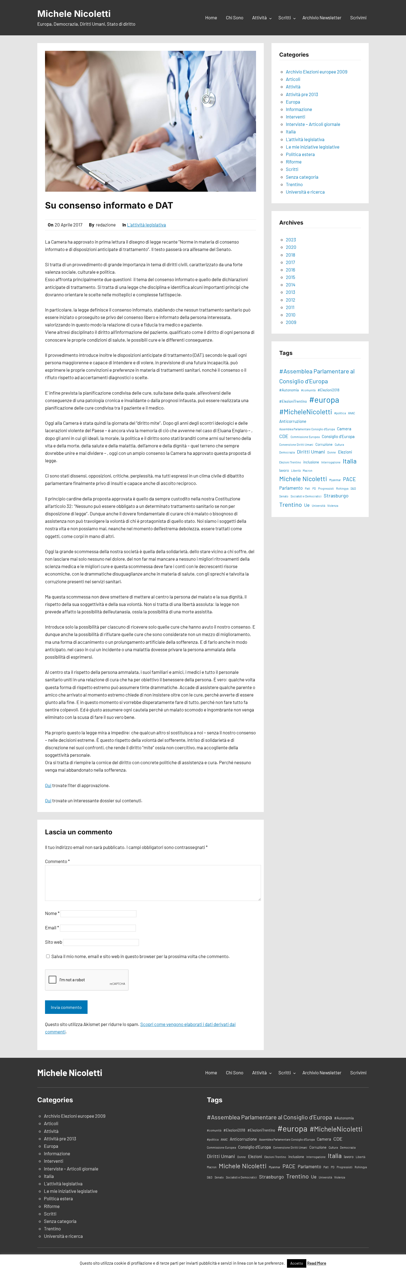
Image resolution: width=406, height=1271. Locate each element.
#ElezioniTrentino (293, 401)
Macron (307, 470)
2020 (291, 247)
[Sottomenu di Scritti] (294, 18)
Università (318, 505)
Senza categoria (302, 177)
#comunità (308, 390)
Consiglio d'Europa (338, 436)
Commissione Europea (305, 437)
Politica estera (300, 154)
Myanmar (335, 480)
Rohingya (342, 488)
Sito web (53, 942)
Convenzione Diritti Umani (296, 444)
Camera (344, 428)
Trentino (294, 184)
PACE (349, 479)
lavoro (284, 470)
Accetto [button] (296, 1263)
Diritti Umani (311, 452)
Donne (331, 452)
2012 (290, 299)
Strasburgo (336, 495)
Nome (52, 913)
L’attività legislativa (146, 224)
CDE (283, 436)
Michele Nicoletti (74, 13)
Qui (48, 785)
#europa (324, 399)
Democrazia (287, 452)
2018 (290, 254)
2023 (291, 239)
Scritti (292, 169)
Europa (293, 101)
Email (52, 927)
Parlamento (291, 488)
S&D (353, 488)
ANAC (351, 413)
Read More (316, 1263)
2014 (290, 284)
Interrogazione (331, 462)
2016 (290, 269)
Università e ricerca (305, 191)
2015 (290, 277)
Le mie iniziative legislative (312, 146)
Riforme (294, 161)
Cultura (339, 444)
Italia (291, 131)
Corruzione (324, 444)
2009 (291, 322)
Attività (293, 86)
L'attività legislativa (305, 139)
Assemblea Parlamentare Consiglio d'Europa (307, 429)
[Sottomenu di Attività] (270, 18)
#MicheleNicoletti (305, 411)
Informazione (299, 109)
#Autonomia (289, 390)
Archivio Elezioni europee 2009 (316, 71)
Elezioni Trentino (290, 462)
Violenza (332, 505)
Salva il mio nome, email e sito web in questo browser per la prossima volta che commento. (140, 956)
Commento (57, 861)
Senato (283, 496)
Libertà (295, 470)
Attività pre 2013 (302, 94)
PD (314, 488)
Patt (307, 488)
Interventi (295, 116)
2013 (290, 292)
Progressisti (326, 488)
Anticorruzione (292, 421)
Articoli (293, 79)
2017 (290, 262)
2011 (290, 307)
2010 (291, 314)
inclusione (311, 462)
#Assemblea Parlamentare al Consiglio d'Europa (317, 375)
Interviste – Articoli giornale (313, 124)
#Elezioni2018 (328, 390)
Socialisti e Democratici (306, 496)
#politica (340, 413)
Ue (307, 505)
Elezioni (345, 451)
